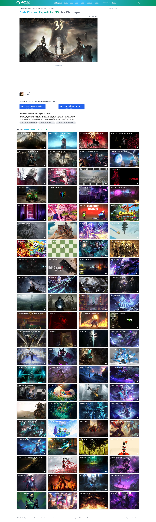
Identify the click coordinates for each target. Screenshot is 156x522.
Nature (96, 2)
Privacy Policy (124, 518)
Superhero (89, 2)
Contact (137, 518)
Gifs (71, 2)
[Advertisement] (59, 77)
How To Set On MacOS (46, 122)
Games (82, 2)
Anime (76, 2)
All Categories (104, 2)
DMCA (131, 518)
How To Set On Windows (28, 122)
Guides (114, 2)
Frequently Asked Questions (65, 122)
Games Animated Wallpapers (35, 129)
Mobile (66, 2)
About (117, 518)
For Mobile (94, 16)
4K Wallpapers (58, 2)
